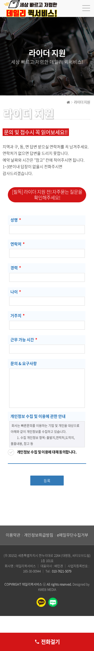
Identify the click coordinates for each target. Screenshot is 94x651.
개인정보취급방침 (38, 535)
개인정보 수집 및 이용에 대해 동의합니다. (47, 451)
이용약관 (13, 535)
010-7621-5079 (61, 571)
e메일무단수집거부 (72, 535)
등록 (47, 480)
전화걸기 (50, 642)
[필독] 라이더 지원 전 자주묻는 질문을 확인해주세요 (47, 194)
